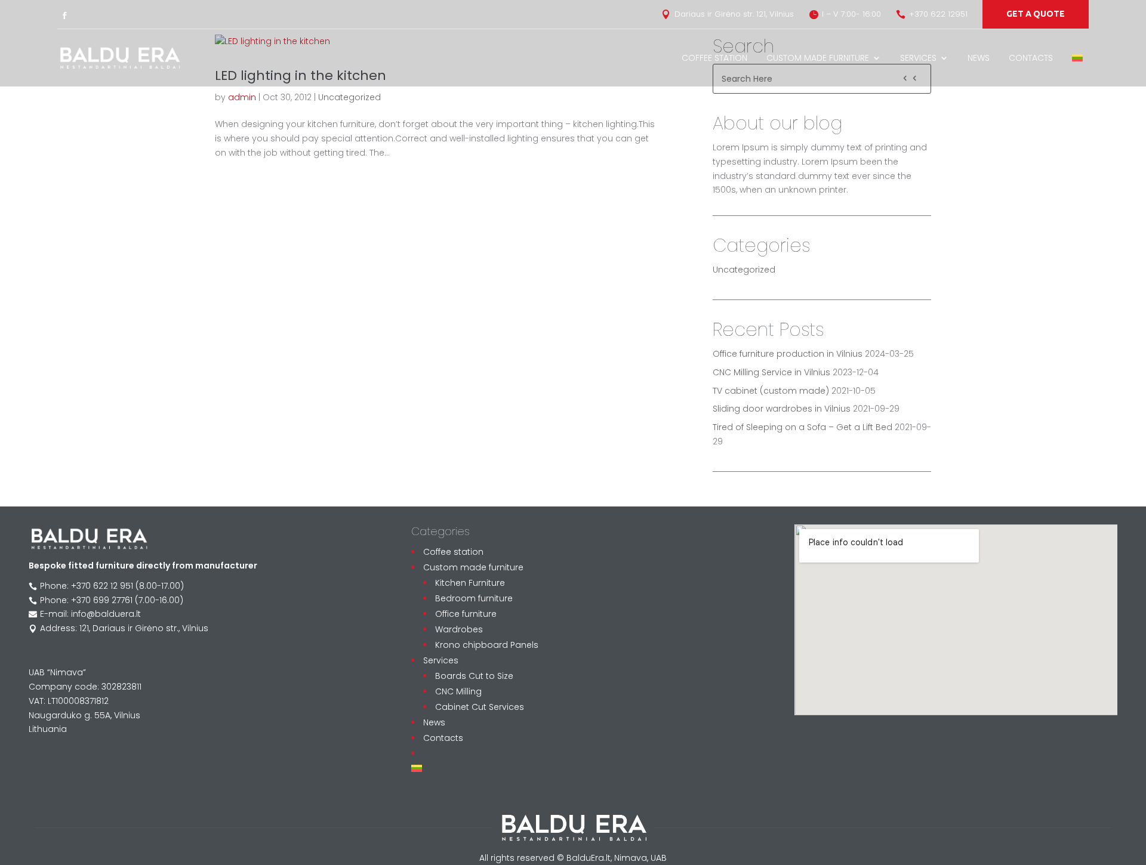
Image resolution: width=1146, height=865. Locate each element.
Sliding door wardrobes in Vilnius (782, 409)
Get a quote (1035, 13)
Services (918, 58)
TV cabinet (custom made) (771, 391)
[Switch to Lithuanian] (1077, 58)
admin (242, 97)
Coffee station (714, 58)
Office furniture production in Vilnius (787, 354)
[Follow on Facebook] (64, 15)
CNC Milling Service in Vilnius (771, 372)
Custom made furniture (817, 58)
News (979, 58)
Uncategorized (349, 97)
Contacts (1031, 58)
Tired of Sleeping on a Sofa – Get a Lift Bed (802, 427)
